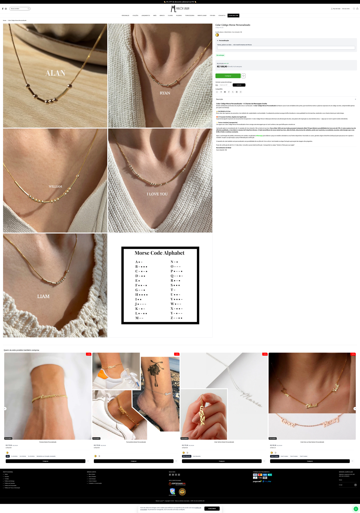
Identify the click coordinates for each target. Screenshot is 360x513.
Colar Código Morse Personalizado (17, 20)
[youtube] (176, 475)
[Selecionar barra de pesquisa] (29, 9)
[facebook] (3, 8)
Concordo (212, 508)
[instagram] (5, 8)
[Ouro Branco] (98, 456)
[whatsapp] (179, 475)
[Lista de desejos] (354, 9)
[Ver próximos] (355, 408)
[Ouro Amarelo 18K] (7, 452)
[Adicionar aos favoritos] (88, 461)
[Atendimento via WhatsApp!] (356, 509)
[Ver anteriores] (5, 408)
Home (4, 20)
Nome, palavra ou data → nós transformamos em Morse (234, 44)
